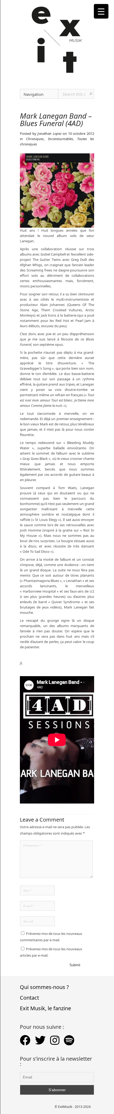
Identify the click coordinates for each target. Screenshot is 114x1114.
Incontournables (60, 138)
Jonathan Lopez (49, 133)
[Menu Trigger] (101, 11)
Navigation (33, 94)
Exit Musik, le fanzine (45, 1008)
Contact (29, 997)
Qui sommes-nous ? (44, 987)
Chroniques (35, 138)
